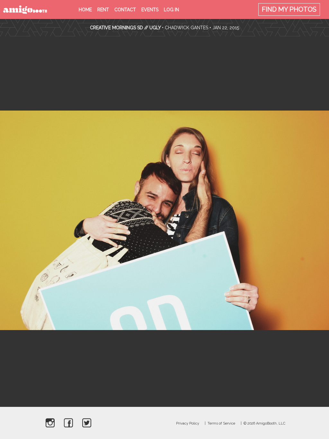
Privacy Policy (187, 423)
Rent (103, 9)
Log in (171, 9)
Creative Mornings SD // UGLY (125, 27)
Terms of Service (221, 423)
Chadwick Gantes (186, 27)
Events (149, 9)
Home (85, 9)
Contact (125, 9)
